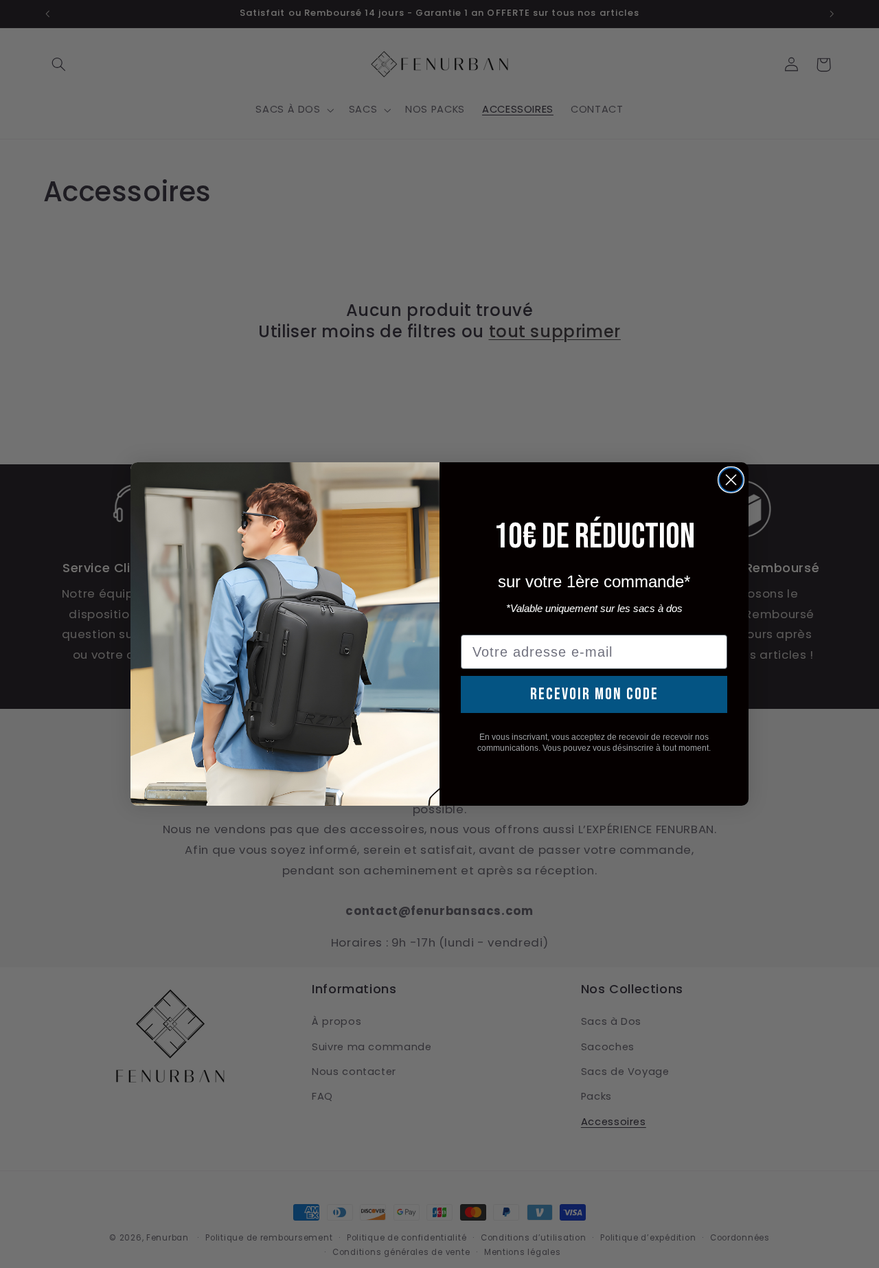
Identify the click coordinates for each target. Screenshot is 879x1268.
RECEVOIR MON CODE (594, 694)
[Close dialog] (731, 480)
